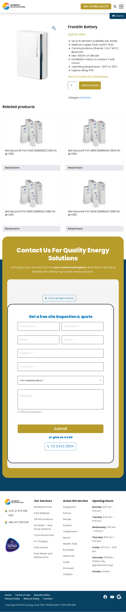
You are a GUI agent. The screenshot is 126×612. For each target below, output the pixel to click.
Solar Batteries (42, 513)
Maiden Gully (70, 543)
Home (8, 595)
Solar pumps (41, 547)
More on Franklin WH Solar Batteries (88, 76)
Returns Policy (31, 598)
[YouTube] (112, 597)
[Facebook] (105, 597)
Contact (48, 598)
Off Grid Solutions (43, 519)
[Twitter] (119, 597)
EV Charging (40, 541)
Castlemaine (70, 531)
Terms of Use (22, 595)
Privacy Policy (12, 598)
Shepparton (69, 507)
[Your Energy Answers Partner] (17, 545)
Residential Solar (43, 507)
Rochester (68, 549)
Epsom (67, 537)
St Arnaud (68, 568)
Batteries (86, 97)
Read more (12, 167)
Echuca (67, 513)
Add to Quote (89, 85)
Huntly (66, 562)
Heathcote (69, 556)
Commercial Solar (44, 535)
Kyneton (67, 525)
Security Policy (42, 595)
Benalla (67, 519)
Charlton (68, 574)
